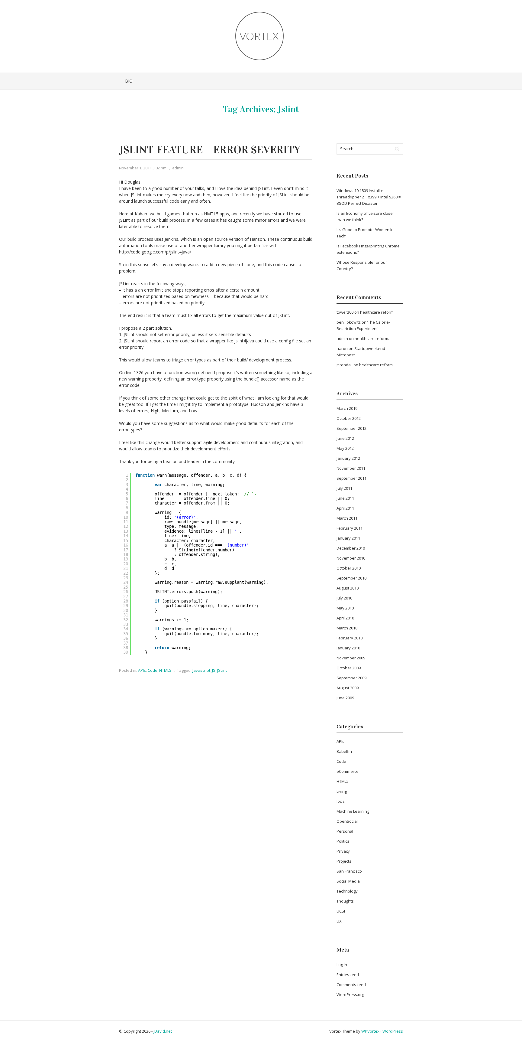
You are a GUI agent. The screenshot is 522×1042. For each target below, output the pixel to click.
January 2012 (348, 458)
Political (343, 841)
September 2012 (351, 428)
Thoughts (345, 901)
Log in (342, 964)
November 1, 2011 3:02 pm (142, 168)
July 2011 (344, 488)
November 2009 (351, 658)
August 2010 (348, 588)
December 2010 (351, 548)
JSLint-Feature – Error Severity (209, 149)
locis (341, 801)
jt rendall (345, 364)
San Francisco (349, 871)
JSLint (222, 670)
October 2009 (349, 668)
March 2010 (347, 628)
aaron (342, 348)
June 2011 (345, 498)
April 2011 (345, 508)
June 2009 (345, 698)
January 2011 (348, 538)
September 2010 (351, 578)
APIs (142, 670)
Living (342, 791)
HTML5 (165, 670)
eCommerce (348, 771)
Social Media (348, 881)
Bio (129, 81)
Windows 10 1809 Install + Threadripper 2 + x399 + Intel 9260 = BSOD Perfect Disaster (369, 197)
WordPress (392, 1031)
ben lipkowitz (349, 322)
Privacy (343, 851)
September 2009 (351, 678)
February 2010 (349, 638)
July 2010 (344, 598)
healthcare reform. (377, 312)
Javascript (201, 670)
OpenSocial (347, 821)
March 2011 (347, 518)
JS (213, 670)
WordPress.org (350, 994)
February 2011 (349, 528)
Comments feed (351, 984)
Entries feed (348, 974)
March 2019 (347, 408)
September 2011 (351, 478)
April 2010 (345, 618)
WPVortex (370, 1031)
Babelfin (344, 751)
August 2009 (348, 688)
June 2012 (345, 438)
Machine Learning (353, 811)
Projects (344, 861)
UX (339, 921)
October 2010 (349, 568)
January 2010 (348, 648)
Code (152, 670)
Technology (347, 891)
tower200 (345, 312)
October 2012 (349, 418)
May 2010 (345, 608)
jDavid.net (162, 1031)
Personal (345, 831)
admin (178, 168)
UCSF (341, 911)
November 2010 (351, 558)
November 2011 (351, 468)
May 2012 (345, 448)
